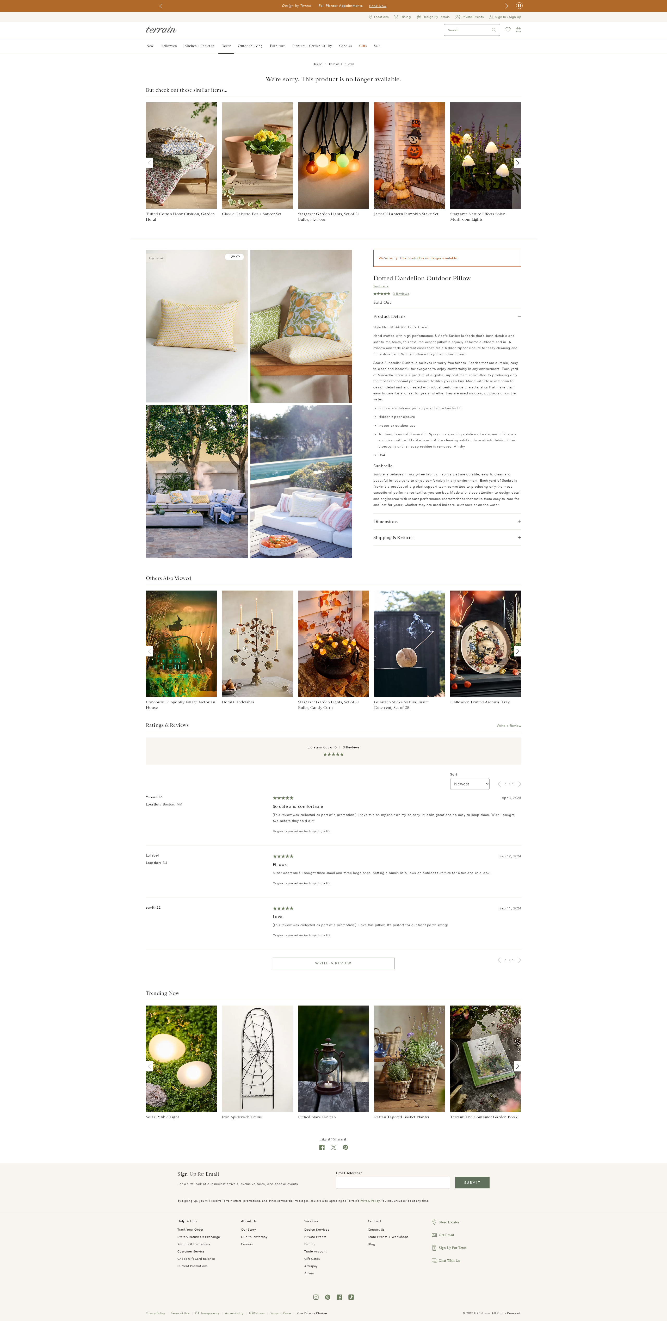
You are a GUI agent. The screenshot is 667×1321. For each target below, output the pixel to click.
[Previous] (150, 163)
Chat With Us (449, 1260)
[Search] (494, 30)
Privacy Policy (369, 1200)
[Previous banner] (160, 6)
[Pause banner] (519, 6)
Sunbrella (380, 286)
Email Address (348, 1173)
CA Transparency (207, 1313)
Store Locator (449, 1222)
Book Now (377, 6)
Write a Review (509, 726)
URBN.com (257, 1313)
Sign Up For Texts (452, 1248)
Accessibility (234, 1313)
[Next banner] (506, 6)
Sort (453, 774)
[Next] (516, 163)
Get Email (446, 1235)
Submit (472, 1183)
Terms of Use (180, 1313)
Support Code (280, 1313)
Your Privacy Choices (312, 1313)
